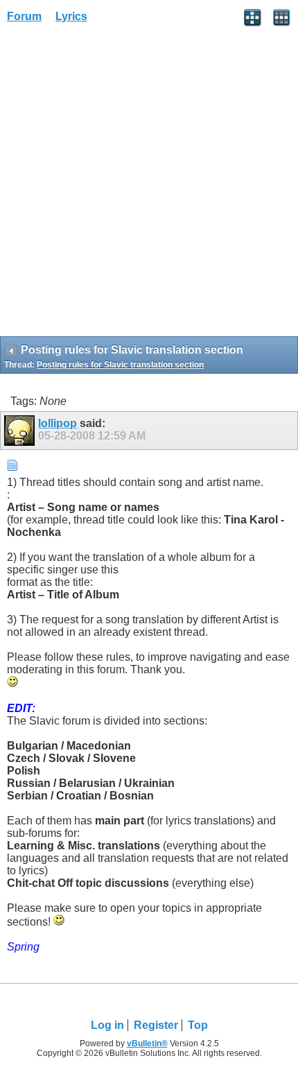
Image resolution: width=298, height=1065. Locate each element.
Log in (107, 1025)
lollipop (57, 423)
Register (156, 1025)
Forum (24, 16)
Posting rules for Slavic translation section (120, 365)
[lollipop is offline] (21, 430)
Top (198, 1025)
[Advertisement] (149, 184)
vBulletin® (147, 1043)
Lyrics (71, 16)
